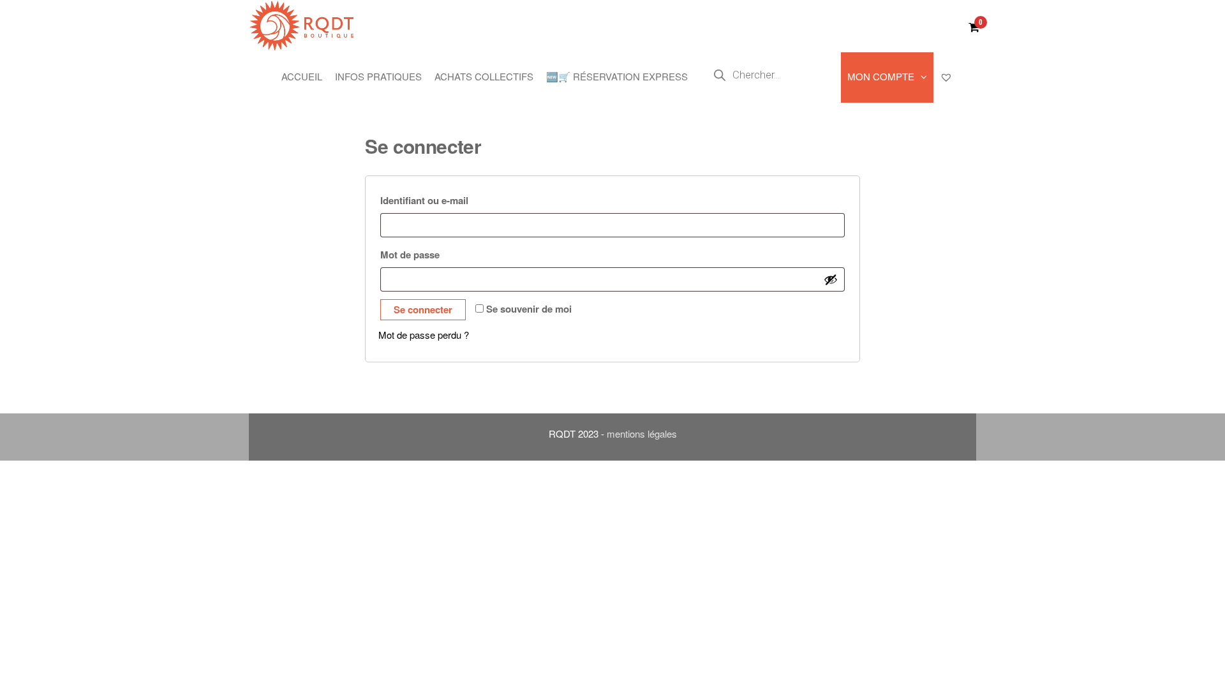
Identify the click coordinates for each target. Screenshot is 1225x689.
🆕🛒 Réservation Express (617, 76)
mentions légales (642, 433)
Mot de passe (437, 254)
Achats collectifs (483, 76)
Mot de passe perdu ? (423, 334)
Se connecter (423, 309)
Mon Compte (880, 76)
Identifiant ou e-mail (452, 200)
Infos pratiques (378, 76)
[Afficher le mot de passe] (831, 279)
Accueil (301, 76)
